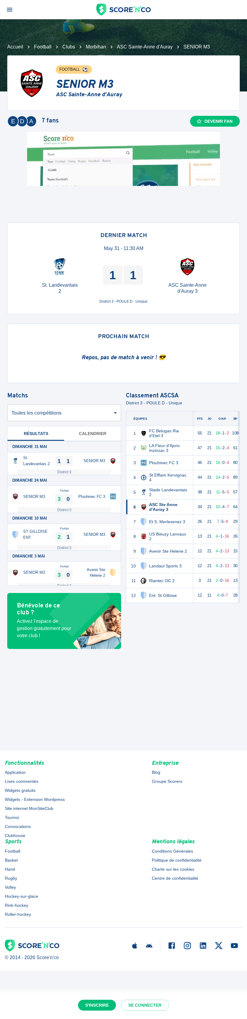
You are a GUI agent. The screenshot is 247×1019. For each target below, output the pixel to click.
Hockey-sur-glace (21, 896)
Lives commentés (21, 781)
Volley (10, 887)
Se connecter (144, 1005)
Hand (10, 869)
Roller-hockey (18, 914)
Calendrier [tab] (92, 433)
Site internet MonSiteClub (29, 808)
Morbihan (96, 46)
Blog (156, 772)
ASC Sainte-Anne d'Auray (145, 46)
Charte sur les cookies (173, 869)
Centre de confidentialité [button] (175, 878)
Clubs (68, 46)
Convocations (18, 826)
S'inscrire (97, 1005)
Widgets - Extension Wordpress (35, 799)
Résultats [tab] (36, 433)
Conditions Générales (172, 851)
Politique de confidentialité (177, 860)
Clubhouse (15, 835)
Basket (11, 860)
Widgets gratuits (20, 790)
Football (43, 46)
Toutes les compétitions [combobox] (36, 412)
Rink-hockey (16, 905)
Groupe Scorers (167, 781)
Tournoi (12, 817)
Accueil (15, 46)
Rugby (11, 878)
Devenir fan (219, 121)
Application (15, 772)
